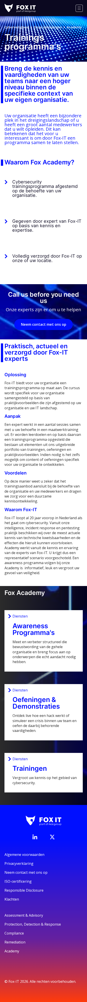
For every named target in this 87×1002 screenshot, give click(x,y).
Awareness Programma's (33, 629)
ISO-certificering (18, 881)
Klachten (11, 899)
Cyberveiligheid (16, 27)
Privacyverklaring (18, 863)
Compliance (14, 933)
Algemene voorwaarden (24, 854)
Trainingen (29, 768)
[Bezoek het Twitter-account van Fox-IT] (52, 837)
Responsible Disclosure (24, 890)
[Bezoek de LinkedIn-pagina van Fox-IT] (34, 836)
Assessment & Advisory (23, 915)
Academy (74, 27)
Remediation (14, 942)
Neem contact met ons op (43, 324)
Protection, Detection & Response (32, 924)
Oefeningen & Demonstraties (36, 702)
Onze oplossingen (48, 27)
